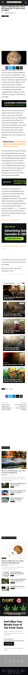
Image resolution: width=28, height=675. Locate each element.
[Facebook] (6, 67)
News (7, 16)
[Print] (21, 67)
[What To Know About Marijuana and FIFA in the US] (5, 485)
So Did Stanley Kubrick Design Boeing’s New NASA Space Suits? (14, 144)
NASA (7, 388)
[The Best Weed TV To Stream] (5, 588)
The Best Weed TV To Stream (17, 586)
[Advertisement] (14, 34)
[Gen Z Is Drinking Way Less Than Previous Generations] (14, 460)
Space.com (16, 208)
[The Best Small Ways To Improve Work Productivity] (5, 574)
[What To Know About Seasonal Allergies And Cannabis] (5, 492)
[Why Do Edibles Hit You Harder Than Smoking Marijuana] (14, 550)
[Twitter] (10, 67)
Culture (3, 16)
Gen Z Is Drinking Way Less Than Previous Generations (13, 472)
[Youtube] (22, 661)
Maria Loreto (8, 12)
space (11, 388)
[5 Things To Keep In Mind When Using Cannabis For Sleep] (5, 581)
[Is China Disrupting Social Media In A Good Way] (5, 499)
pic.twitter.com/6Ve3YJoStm (10, 220)
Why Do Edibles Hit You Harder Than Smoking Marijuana (13, 562)
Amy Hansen (4, 474)
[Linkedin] (14, 67)
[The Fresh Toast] (14, 2)
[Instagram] (9, 661)
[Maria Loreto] (3, 13)
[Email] (17, 67)
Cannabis (4, 468)
